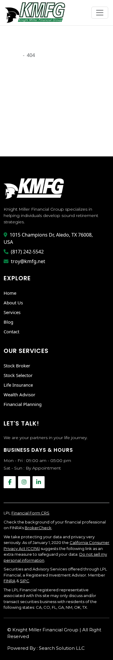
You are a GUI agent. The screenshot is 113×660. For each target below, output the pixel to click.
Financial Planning (23, 404)
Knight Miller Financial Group (46, 630)
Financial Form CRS (30, 513)
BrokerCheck (38, 527)
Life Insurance (18, 385)
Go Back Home (20, 137)
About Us (13, 303)
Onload (12, 55)
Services (12, 312)
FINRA (9, 580)
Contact (11, 331)
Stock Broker (17, 366)
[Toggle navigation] (99, 13)
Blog (8, 322)
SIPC (24, 580)
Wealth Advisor (19, 394)
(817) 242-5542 (27, 251)
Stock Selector (18, 375)
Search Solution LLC (62, 648)
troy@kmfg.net (28, 261)
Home (10, 293)
